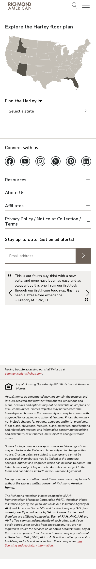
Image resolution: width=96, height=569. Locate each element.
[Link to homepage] (19, 6)
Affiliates (14, 206)
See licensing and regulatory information (43, 543)
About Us (14, 193)
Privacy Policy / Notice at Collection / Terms (43, 221)
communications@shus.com (23, 374)
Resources (15, 180)
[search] (75, 6)
